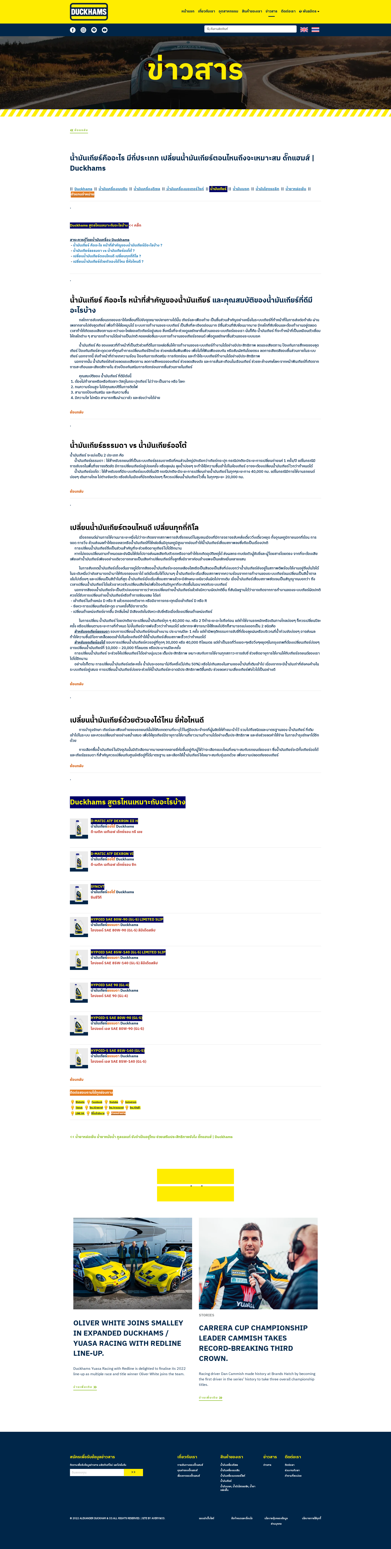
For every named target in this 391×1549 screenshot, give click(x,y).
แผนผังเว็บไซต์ (206, 1518)
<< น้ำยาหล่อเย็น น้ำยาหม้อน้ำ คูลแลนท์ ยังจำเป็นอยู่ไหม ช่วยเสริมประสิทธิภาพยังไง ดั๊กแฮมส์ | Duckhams (151, 1137)
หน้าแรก (187, 11)
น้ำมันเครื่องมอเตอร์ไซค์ (232, 1476)
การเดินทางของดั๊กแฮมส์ (190, 1465)
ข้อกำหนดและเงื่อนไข (242, 1518)
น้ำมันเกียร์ (225, 1481)
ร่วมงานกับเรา (292, 1470)
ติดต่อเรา (288, 11)
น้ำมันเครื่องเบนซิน (230, 1470)
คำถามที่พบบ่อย (293, 1476)
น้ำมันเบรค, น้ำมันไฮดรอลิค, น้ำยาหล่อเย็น (237, 1488)
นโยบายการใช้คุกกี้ (311, 1518)
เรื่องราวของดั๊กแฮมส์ (188, 1476)
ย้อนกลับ (80, 130)
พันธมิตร (309, 11)
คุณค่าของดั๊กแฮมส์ (187, 1470)
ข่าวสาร (271, 11)
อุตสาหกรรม (228, 11)
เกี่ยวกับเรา (206, 11)
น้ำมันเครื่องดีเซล (229, 1465)
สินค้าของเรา (252, 11)
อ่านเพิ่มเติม (83, 1387)
